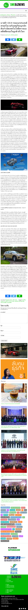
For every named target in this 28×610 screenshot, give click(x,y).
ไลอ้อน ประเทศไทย (5, 540)
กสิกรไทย (6, 514)
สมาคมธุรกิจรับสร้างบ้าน (6, 529)
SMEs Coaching (24, 512)
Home (7, 579)
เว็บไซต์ (2, 335)
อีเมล (2, 330)
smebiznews (4, 512)
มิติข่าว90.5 (18, 524)
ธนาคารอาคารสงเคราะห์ (16, 517)
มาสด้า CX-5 (8, 301)
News (11, 299)
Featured (7, 299)
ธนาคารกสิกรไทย (5, 517)
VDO (7, 592)
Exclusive (8, 580)
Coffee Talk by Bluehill (15, 507)
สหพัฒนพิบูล (19, 529)
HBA (8, 510)
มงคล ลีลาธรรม (13, 522)
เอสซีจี (21, 536)
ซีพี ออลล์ (11, 515)
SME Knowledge (10, 585)
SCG (22, 510)
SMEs (18, 512)
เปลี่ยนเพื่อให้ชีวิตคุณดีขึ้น (6, 536)
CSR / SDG (9, 591)
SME (25, 510)
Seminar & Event (10, 587)
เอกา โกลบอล (15, 536)
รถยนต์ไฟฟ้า (3, 526)
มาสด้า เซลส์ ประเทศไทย (7, 524)
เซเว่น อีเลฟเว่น (5, 534)
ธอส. (24, 517)
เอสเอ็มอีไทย (9, 538)
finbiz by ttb (3, 510)
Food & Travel (9, 581)
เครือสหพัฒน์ (18, 531)
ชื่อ (2, 325)
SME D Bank (13, 512)
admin (16, 35)
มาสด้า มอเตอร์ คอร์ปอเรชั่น (17, 301)
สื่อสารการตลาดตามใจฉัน (7, 531)
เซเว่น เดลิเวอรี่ (14, 533)
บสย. (18, 519)
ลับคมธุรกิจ (11, 527)
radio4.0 (18, 510)
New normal (12, 510)
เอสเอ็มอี (3, 538)
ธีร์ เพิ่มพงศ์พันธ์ (4, 519)
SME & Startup (9, 590)
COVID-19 (23, 507)
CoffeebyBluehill (5, 507)
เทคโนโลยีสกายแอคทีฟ (6, 302)
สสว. (13, 529)
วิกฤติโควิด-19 (19, 526)
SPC (1, 514)
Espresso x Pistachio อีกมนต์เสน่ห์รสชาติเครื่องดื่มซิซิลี (10, 403)
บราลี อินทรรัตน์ (12, 519)
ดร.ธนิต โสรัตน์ (18, 514)
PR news (15, 299)
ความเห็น (3, 312)
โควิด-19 (15, 538)
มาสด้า (20, 522)
